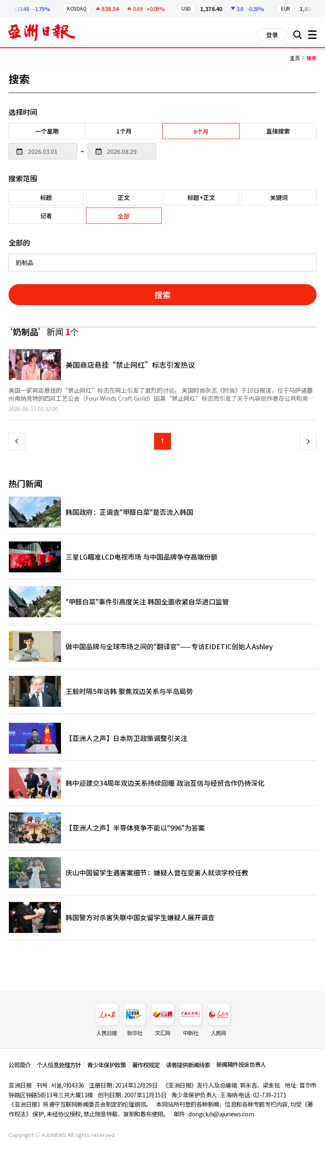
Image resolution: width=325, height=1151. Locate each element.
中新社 (190, 1033)
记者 (46, 215)
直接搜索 (278, 131)
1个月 (124, 131)
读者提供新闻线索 (188, 1065)
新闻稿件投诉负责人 (241, 1064)
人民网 (218, 1033)
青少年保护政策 (106, 1065)
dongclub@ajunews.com (221, 1114)
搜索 (162, 294)
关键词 (279, 197)
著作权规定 (146, 1065)
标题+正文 (201, 197)
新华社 (135, 1033)
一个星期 (47, 131)
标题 (46, 197)
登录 (272, 34)
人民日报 (106, 1033)
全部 (123, 216)
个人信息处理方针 (59, 1065)
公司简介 (19, 1065)
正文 (123, 197)
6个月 (201, 131)
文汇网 (163, 1033)
